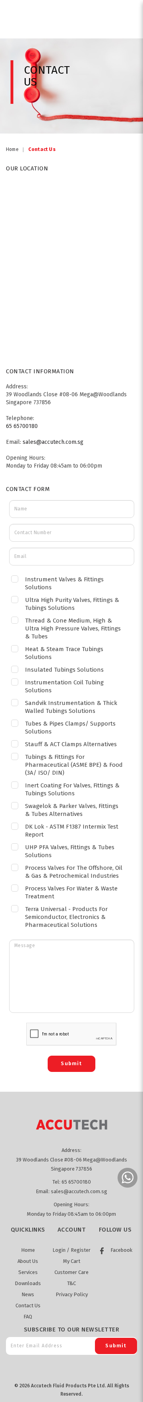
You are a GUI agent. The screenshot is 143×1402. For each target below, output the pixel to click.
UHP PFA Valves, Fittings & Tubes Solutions (69, 851)
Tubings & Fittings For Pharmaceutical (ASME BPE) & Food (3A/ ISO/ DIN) (74, 764)
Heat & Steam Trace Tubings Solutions (64, 653)
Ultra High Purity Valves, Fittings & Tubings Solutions (72, 603)
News (27, 1294)
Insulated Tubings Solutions (64, 669)
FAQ (27, 1317)
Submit (115, 1346)
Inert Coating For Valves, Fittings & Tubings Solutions (72, 789)
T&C (71, 1283)
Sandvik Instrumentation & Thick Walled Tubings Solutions (71, 706)
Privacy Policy (72, 1294)
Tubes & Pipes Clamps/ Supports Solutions (70, 727)
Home (12, 149)
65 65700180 (22, 426)
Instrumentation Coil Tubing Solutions (64, 686)
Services (28, 1272)
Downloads (28, 1283)
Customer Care (71, 1272)
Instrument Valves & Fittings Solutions (64, 583)
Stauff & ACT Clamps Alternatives (71, 744)
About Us (27, 1261)
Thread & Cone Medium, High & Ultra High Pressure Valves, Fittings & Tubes (73, 628)
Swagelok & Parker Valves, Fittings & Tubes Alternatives (71, 810)
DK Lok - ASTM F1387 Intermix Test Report (71, 830)
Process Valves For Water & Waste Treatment (71, 892)
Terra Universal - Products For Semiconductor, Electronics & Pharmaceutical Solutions (66, 916)
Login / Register (71, 1250)
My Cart (71, 1261)
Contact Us (42, 149)
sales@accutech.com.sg (53, 442)
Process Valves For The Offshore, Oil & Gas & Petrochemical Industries (73, 871)
